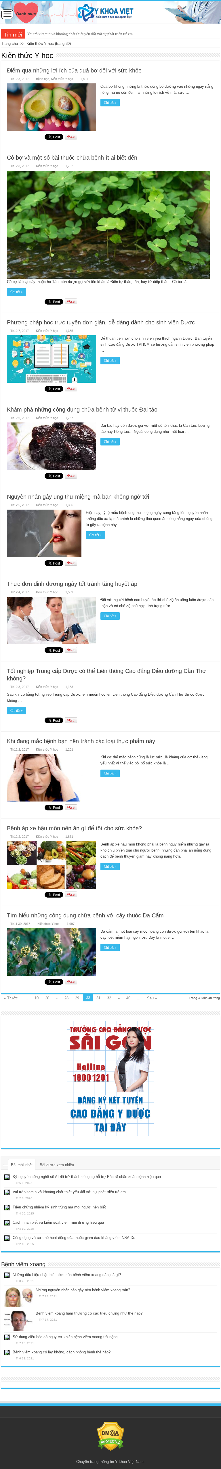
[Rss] (110, 1454)
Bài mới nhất (22, 1165)
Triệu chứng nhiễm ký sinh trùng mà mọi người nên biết (71, 34)
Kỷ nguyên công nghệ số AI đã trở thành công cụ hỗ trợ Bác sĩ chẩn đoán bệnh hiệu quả (87, 1177)
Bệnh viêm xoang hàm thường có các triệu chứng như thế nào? (89, 1313)
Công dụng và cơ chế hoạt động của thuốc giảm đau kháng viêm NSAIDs (74, 1237)
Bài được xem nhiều (57, 1165)
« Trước (11, 998)
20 (47, 998)
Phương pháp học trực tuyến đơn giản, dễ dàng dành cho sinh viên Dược (101, 322)
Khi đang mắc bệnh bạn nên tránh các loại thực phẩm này (81, 741)
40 (128, 998)
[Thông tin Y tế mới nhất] (110, 12)
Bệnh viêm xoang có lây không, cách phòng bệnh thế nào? (61, 1352)
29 (77, 998)
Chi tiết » (110, 103)
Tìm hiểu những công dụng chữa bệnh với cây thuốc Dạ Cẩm (85, 915)
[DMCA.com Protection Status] (110, 1436)
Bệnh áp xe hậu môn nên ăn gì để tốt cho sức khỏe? (74, 828)
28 (66, 998)
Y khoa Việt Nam (129, 1462)
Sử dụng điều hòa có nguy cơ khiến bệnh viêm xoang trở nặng (65, 1337)
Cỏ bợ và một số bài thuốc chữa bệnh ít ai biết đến (72, 157)
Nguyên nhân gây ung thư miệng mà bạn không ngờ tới (78, 497)
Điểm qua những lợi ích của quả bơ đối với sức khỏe (74, 70)
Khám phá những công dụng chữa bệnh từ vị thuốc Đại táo (82, 409)
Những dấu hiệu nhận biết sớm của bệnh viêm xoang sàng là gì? (67, 1275)
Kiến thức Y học (62, 79)
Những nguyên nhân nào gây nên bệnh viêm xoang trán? (83, 1290)
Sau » (152, 998)
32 (109, 998)
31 (98, 998)
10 (37, 998)
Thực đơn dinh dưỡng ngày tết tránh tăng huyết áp (72, 584)
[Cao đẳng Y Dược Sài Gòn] (110, 1078)
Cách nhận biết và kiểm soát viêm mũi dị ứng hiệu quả (58, 1222)
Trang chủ (9, 43)
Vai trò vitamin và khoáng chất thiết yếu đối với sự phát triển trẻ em (69, 1192)
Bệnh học (42, 79)
